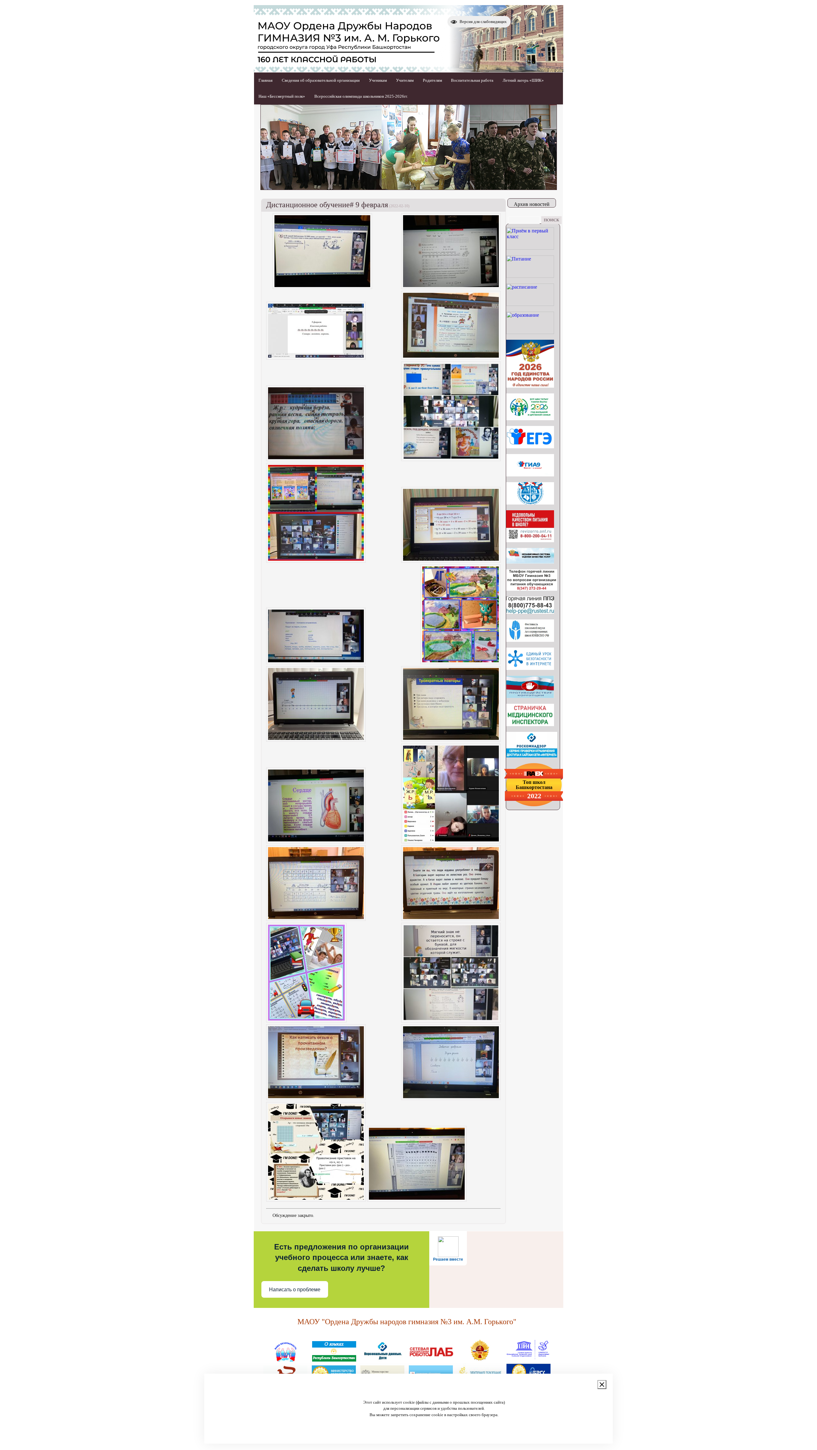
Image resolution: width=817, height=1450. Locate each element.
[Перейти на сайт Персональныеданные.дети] (383, 1359)
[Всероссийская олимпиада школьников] (530, 502)
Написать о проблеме (294, 1289)
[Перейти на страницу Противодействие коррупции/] (530, 696)
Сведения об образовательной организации (321, 80)
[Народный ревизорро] (530, 540)
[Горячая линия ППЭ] (530, 612)
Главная (266, 80)
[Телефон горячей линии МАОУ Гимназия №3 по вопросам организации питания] (531, 589)
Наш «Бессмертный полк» (282, 96)
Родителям (432, 80)
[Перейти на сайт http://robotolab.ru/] (431, 1359)
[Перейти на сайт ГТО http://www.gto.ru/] (480, 1359)
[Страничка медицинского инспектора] (530, 724)
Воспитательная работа (472, 80)
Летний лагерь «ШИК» (523, 80)
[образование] (530, 332)
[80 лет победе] (530, 418)
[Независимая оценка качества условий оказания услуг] (530, 562)
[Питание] (530, 276)
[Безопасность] (286, 1359)
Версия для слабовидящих (483, 21)
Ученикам (378, 80)
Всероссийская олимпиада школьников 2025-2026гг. (361, 96)
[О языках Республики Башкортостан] (334, 1359)
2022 (534, 796)
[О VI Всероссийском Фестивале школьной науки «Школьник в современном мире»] (530, 640)
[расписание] (530, 304)
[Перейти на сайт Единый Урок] (530, 668)
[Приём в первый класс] (530, 248)
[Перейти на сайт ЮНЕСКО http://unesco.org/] (528, 1359)
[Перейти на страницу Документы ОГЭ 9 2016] (530, 474)
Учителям (405, 80)
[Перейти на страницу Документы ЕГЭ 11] (530, 446)
